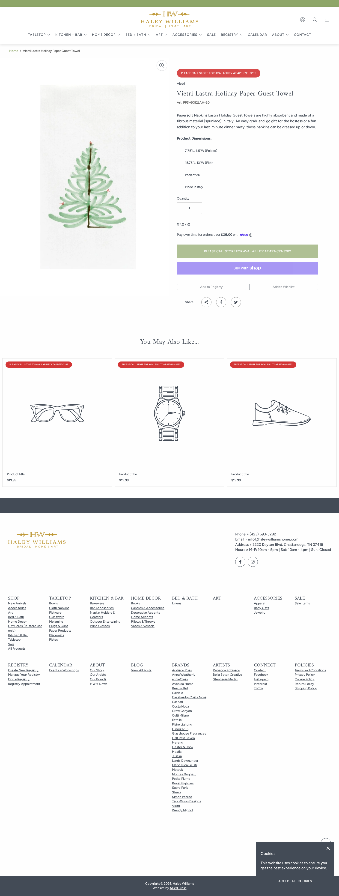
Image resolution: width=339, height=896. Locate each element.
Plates (53, 640)
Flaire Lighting (182, 724)
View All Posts (141, 670)
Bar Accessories (102, 608)
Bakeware (97, 603)
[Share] (206, 302)
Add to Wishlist (283, 287)
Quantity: (183, 198)
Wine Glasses (100, 626)
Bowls (53, 603)
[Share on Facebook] (221, 302)
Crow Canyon (182, 711)
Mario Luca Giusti (184, 765)
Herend (177, 742)
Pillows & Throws (143, 622)
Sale (11, 644)
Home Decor (17, 622)
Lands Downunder (185, 761)
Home (13, 51)
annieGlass (180, 679)
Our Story (97, 670)
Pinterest (260, 684)
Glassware (56, 617)
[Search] (315, 20)
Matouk (177, 770)
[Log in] (302, 20)
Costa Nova (180, 706)
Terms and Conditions (310, 670)
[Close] (328, 848)
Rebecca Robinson (226, 670)
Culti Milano (180, 715)
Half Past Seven (183, 738)
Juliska (177, 756)
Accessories (17, 608)
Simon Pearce (182, 797)
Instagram (261, 679)
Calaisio (177, 693)
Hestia (176, 752)
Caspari (177, 702)
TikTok (258, 688)
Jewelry (259, 613)
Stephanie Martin (225, 679)
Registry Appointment (24, 684)
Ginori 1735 (180, 729)
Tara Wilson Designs (186, 801)
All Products (17, 649)
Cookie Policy (304, 679)
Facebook (261, 675)
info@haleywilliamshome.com (273, 539)
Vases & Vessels (143, 626)
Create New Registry (23, 670)
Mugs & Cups (58, 626)
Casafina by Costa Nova (189, 697)
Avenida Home (182, 684)
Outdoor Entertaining (105, 622)
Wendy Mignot (182, 810)
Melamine (56, 622)
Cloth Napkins (59, 608)
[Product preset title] (57, 413)
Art (10, 613)
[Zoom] (162, 65)
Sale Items (302, 603)
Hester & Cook (182, 747)
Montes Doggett (184, 774)
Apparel (259, 603)
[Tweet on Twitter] (236, 302)
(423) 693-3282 (263, 534)
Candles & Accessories (147, 608)
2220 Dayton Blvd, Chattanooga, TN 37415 (288, 544)
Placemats (56, 635)
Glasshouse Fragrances (189, 733)
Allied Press (178, 888)
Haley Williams (183, 884)
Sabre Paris (180, 788)
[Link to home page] (37, 540)
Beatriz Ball (180, 688)
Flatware (55, 613)
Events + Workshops (64, 670)
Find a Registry (19, 679)
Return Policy (304, 684)
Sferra (176, 792)
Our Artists (98, 675)
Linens (176, 603)
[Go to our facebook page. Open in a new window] (240, 562)
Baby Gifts (261, 608)
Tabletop (14, 640)
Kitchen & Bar (18, 635)
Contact (260, 670)
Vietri (176, 806)
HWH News (98, 684)
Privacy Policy (305, 675)
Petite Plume (181, 779)
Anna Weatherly (183, 675)
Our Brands (98, 679)
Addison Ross (182, 670)
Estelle (177, 720)
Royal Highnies (183, 783)
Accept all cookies (295, 881)
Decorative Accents (145, 613)
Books (135, 603)
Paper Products (60, 631)
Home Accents (142, 617)
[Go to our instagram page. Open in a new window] (253, 562)
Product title (16, 474)
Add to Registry (211, 287)
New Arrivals (17, 603)
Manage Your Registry (24, 675)
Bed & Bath (16, 617)
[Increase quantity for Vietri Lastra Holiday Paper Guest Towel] (198, 208)
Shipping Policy (306, 688)
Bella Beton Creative (227, 675)
